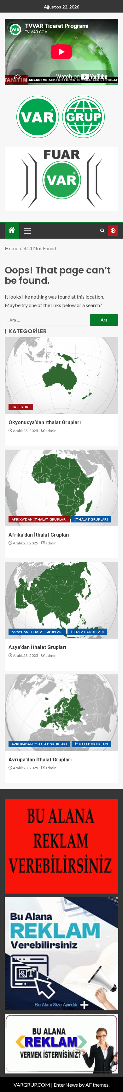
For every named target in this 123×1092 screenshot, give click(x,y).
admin (51, 430)
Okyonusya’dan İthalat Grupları (45, 422)
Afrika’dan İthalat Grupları (39, 535)
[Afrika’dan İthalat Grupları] (61, 488)
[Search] (102, 230)
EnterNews (66, 1085)
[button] (26, 230)
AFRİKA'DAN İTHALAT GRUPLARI (39, 519)
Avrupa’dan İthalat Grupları (40, 760)
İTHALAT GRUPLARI (91, 519)
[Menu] (26, 230)
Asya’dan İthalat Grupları (37, 647)
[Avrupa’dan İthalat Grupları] (61, 712)
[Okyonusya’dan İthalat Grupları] (61, 375)
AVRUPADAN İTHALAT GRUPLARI (39, 744)
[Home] (12, 230)
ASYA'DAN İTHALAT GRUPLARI (37, 632)
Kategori (21, 407)
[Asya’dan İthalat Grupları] (61, 600)
